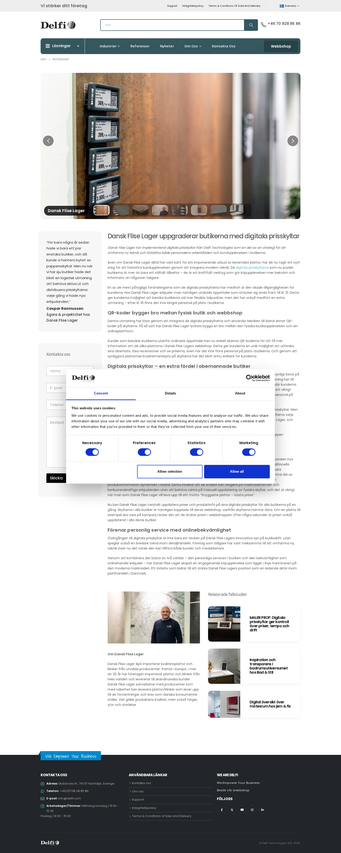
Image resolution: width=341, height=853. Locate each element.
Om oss (191, 46)
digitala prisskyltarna (252, 267)
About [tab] (240, 393)
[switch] (144, 452)
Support (172, 6)
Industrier (108, 46)
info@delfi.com (69, 798)
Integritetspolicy (192, 6)
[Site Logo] (58, 25)
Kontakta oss (224, 46)
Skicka (56, 478)
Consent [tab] (101, 393)
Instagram (252, 809)
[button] (48, 141)
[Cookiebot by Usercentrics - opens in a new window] (249, 378)
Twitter (232, 809)
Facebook (221, 809)
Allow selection (169, 471)
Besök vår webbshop (233, 790)
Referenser (140, 46)
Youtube (242, 809)
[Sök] (250, 25)
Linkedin (262, 809)
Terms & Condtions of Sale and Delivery (234, 6)
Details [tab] (170, 393)
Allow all (237, 471)
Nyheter (167, 46)
